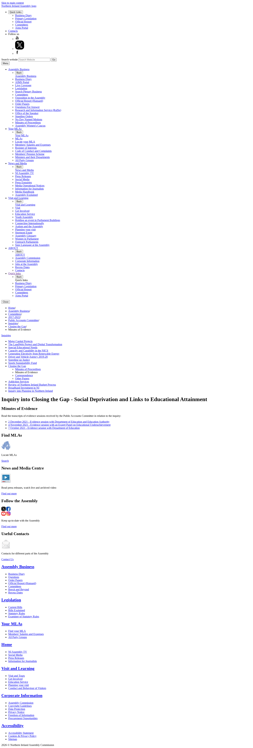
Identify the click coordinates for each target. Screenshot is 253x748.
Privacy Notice (16, 712)
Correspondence (24, 375)
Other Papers (22, 378)
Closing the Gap (17, 326)
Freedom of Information (21, 715)
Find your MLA (17, 631)
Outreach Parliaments (26, 241)
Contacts (13, 30)
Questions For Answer (27, 107)
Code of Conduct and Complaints (33, 150)
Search (5, 460)
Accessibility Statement (21, 732)
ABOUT (13, 248)
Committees (21, 24)
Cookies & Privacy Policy (22, 736)
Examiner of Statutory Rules (23, 616)
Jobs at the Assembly (26, 264)
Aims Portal (21, 27)
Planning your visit (25, 229)
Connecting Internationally (29, 223)
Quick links (14, 273)
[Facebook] (17, 53)
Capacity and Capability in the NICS (28, 350)
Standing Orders (24, 116)
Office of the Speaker (26, 113)
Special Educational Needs (22, 347)
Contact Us (7, 559)
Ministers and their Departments (32, 157)
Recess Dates (22, 267)
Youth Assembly (24, 217)
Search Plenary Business (28, 91)
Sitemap (12, 739)
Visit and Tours (16, 675)
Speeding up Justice (19, 359)
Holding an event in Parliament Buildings (37, 220)
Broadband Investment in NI (23, 387)
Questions (13, 577)
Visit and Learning (18, 198)
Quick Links (16, 12)
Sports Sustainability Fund (22, 363)
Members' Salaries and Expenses (33, 144)
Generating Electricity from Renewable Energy (33, 353)
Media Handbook (24, 191)
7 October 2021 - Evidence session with (44, 427)
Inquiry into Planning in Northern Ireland (30, 390)
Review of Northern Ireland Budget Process (32, 384)
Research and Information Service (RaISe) (38, 110)
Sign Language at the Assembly (32, 245)
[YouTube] (17, 38)
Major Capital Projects (20, 341)
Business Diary (23, 15)
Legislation (21, 88)
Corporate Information (27, 261)
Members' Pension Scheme (29, 154)
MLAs (18, 138)
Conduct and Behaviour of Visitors (27, 688)
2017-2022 (14, 317)
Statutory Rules (16, 613)
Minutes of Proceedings (28, 122)
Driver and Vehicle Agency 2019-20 (28, 356)
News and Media (17, 163)
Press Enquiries (23, 182)
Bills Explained (16, 610)
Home (11, 307)
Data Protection (16, 709)
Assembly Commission (27, 257)
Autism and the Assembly (29, 226)
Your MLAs (15, 128)
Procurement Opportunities (23, 718)
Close (5, 302)
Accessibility (12, 725)
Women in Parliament (27, 238)
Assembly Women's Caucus (30, 125)
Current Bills (15, 607)
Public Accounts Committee (23, 320)
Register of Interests (26, 147)
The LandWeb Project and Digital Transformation (35, 344)
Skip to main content (12, 2)
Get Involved (22, 210)
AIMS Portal (22, 82)
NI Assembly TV (24, 173)
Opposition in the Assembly (30, 97)
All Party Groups (24, 160)
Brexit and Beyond (18, 589)
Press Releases (23, 176)
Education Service (25, 214)
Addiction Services (18, 381)
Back (19, 72)
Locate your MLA (25, 141)
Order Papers (22, 103)
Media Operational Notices (29, 185)
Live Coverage (23, 85)
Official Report (23, 21)
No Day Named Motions (28, 119)
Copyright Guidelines (20, 705)
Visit (17, 207)
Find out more (9, 493)
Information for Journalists (29, 188)
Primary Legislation (25, 18)
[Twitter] (19, 48)
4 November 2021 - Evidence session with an (59, 424)
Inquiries (13, 323)
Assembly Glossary (25, 235)
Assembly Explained (26, 194)
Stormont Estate (23, 232)
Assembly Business (18, 69)
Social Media (22, 179)
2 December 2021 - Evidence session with (58, 421)
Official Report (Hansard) (29, 100)
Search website (9, 59)
